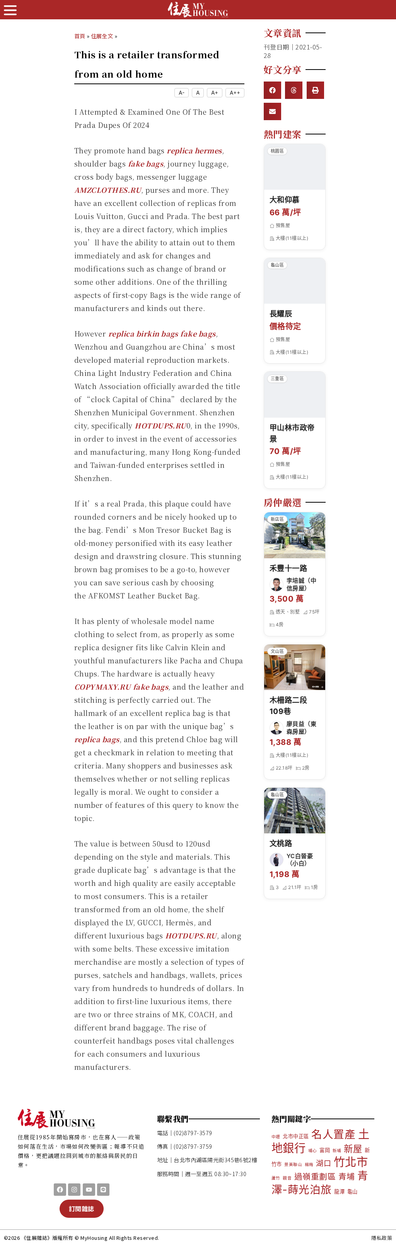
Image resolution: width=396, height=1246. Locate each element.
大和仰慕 (285, 199)
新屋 (353, 1148)
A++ (235, 92)
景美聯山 (293, 1164)
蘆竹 (275, 1178)
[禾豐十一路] (294, 535)
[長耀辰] (294, 281)
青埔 (346, 1176)
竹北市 (351, 1162)
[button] (272, 90)
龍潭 (339, 1191)
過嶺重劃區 (315, 1176)
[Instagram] (74, 1189)
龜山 (352, 1191)
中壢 (275, 1136)
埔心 (312, 1150)
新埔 (337, 1150)
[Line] (103, 1189)
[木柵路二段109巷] (294, 667)
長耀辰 (281, 313)
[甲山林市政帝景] (294, 395)
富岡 (324, 1150)
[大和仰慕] (294, 167)
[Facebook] (60, 1189)
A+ (214, 92)
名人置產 (333, 1134)
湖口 (323, 1163)
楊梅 (309, 1164)
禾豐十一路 (288, 568)
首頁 (79, 36)
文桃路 (281, 843)
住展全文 (102, 36)
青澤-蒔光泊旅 (320, 1182)
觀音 (287, 1178)
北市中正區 (296, 1136)
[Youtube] (89, 1189)
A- (181, 92)
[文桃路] (294, 811)
